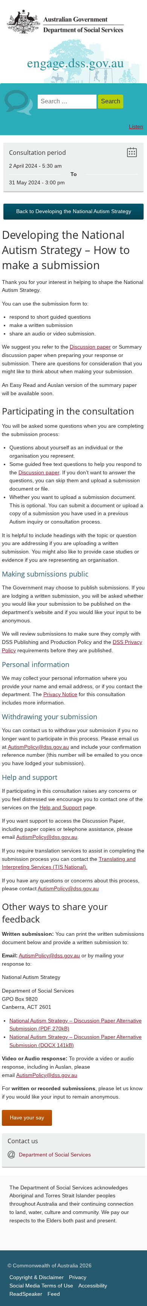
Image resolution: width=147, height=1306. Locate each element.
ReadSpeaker (25, 1294)
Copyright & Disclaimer (36, 1277)
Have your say (27, 1118)
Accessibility (92, 1286)
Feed (53, 1294)
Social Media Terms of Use (41, 1286)
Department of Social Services (55, 1155)
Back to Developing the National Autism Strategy (73, 211)
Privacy (77, 1277)
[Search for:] (68, 101)
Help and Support (60, 807)
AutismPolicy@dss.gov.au (38, 747)
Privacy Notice (60, 694)
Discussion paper (90, 347)
